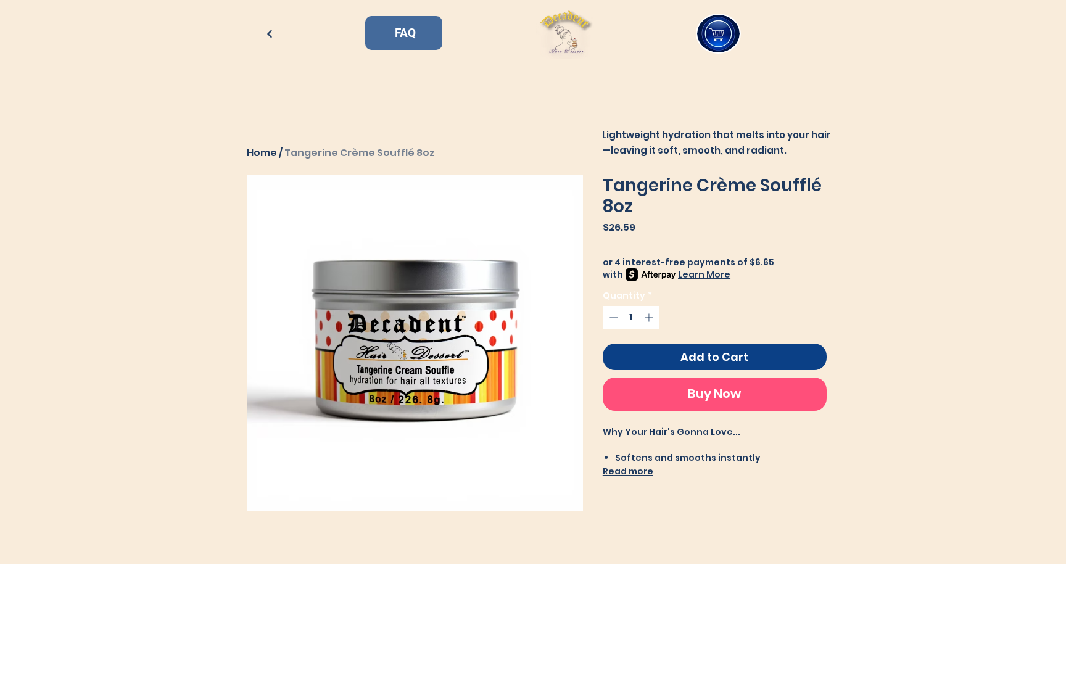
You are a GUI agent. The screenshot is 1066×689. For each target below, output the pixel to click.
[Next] (269, 34)
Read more (628, 471)
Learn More (704, 274)
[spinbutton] (631, 317)
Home (262, 153)
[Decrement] (612, 317)
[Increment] (650, 317)
